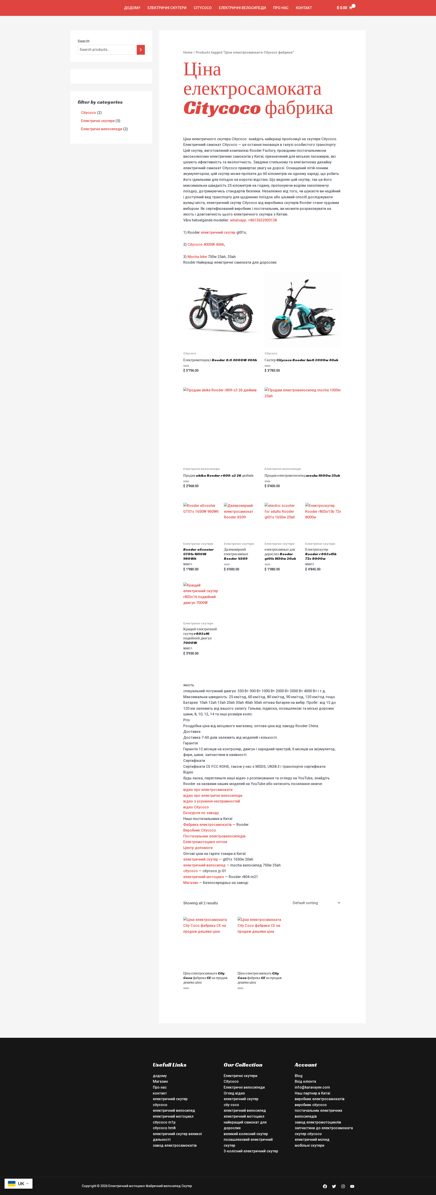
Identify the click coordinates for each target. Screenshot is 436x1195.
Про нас (281, 8)
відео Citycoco (196, 807)
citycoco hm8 (164, 1128)
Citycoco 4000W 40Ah (206, 244)
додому (132, 8)
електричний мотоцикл (203, 877)
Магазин (190, 883)
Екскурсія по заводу (201, 813)
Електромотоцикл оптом (205, 842)
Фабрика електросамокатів (207, 824)
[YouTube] (352, 1186)
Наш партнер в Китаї (312, 1093)
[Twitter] (334, 1186)
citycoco (190, 871)
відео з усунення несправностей (211, 801)
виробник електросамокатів (319, 1099)
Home (188, 52)
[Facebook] (325, 1186)
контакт (304, 8)
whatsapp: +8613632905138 (253, 220)
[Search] (141, 50)
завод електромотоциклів (318, 1122)
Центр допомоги (198, 848)
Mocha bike (197, 257)
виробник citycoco (311, 1105)
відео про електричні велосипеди (212, 795)
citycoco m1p (164, 1122)
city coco (231, 1105)
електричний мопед (312, 1139)
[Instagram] (343, 1186)
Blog (298, 1076)
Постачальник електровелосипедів (214, 836)
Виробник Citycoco (199, 830)
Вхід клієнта (305, 1081)
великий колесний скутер (246, 1134)
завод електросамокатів (175, 1145)
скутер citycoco (308, 1134)
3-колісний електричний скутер (251, 1151)
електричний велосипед (204, 865)
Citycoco (203, 8)
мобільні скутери (309, 1145)
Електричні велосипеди (242, 8)
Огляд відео (234, 1093)
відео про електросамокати (208, 790)
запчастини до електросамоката (324, 1128)
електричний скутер (218, 232)
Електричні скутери (167, 8)
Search (83, 41)
